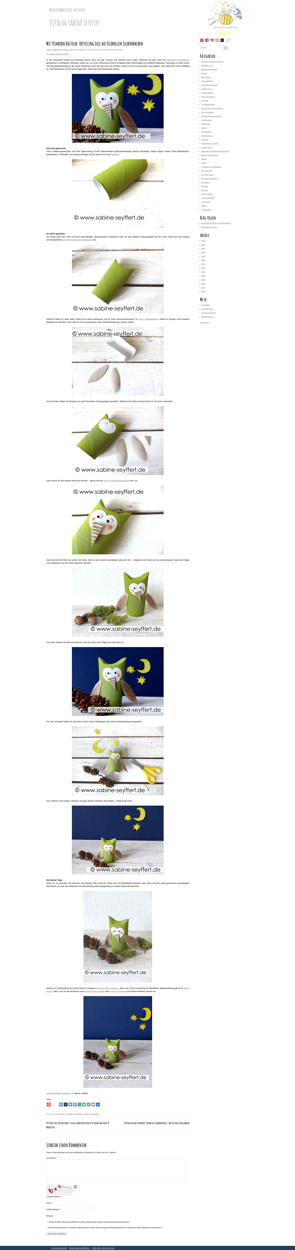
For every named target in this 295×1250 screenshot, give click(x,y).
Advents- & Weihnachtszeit (212, 62)
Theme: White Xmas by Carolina (103, 1247)
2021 (203, 260)
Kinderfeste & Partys (209, 143)
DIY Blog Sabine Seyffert (74, 22)
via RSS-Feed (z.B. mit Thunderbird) (216, 223)
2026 (203, 241)
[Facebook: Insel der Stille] (207, 41)
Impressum (204, 323)
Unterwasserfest (207, 198)
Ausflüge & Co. (207, 66)
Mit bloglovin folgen (209, 227)
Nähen (204, 159)
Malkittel (115, 154)
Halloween (205, 124)
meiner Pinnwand (118, 991)
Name (49, 1203)
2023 (203, 252)
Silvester (204, 186)
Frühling (204, 101)
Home (48, 50)
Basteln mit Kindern (61, 50)
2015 (203, 284)
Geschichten (206, 120)
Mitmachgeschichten (209, 155)
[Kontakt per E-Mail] (227, 41)
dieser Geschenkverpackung (116, 481)
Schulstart (205, 182)
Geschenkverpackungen (211, 116)
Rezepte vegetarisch (209, 179)
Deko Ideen (206, 77)
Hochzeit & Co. (207, 136)
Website (49, 1216)
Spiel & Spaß (206, 194)
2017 (203, 276)
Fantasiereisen (207, 93)
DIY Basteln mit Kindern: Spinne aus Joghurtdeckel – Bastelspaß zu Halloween (156, 1123)
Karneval (205, 140)
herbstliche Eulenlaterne (178, 60)
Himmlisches (206, 132)
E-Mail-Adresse (53, 1209)
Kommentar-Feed (208, 313)
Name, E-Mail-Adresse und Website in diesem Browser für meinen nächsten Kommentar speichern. (89, 1222)
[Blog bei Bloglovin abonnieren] (222, 41)
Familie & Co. (206, 89)
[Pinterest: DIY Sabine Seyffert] (202, 41)
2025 (203, 245)
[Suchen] (225, 48)
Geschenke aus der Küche (212, 108)
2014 (203, 288)
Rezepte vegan (207, 175)
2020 (203, 264)
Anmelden (205, 305)
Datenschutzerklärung (59, 1247)
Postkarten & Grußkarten (211, 167)
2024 (203, 249)
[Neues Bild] (75, 1187)
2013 (203, 291)
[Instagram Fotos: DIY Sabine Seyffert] (212, 41)
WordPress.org (207, 317)
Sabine (66, 54)
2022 (203, 256)
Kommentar (51, 1158)
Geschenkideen (207, 112)
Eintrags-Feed (207, 309)
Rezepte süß (206, 171)
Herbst (86, 1114)
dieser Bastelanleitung (149, 319)
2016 (203, 280)
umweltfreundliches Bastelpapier (77, 240)
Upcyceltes (94, 1114)
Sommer (204, 190)
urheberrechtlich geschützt (58, 1093)
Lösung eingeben (54, 1197)
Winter (203, 206)
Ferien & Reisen (208, 97)
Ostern (204, 163)
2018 (203, 272)
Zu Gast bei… (206, 210)
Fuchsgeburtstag (208, 105)
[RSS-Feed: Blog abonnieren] (217, 41)
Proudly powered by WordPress (79, 1247)
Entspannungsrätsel (209, 85)
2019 (203, 268)
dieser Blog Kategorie (109, 988)
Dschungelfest (207, 81)
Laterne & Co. (206, 147)
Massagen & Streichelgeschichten (215, 151)
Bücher (204, 73)
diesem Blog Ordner (95, 991)
